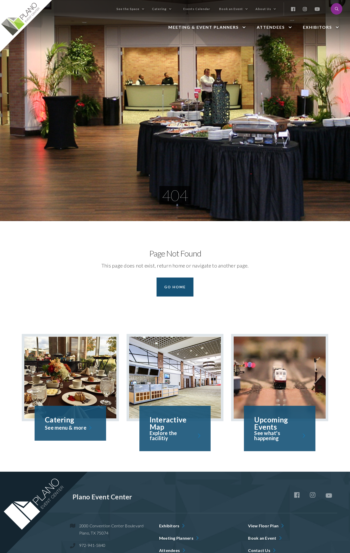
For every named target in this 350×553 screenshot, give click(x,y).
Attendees (271, 27)
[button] (143, 9)
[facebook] (297, 495)
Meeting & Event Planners (203, 27)
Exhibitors (317, 27)
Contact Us (259, 550)
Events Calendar (196, 9)
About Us (263, 9)
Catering (159, 9)
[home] (26, 26)
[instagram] (312, 495)
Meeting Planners (176, 538)
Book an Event (231, 9)
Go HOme (175, 287)
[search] (336, 9)
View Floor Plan (263, 525)
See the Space (127, 9)
